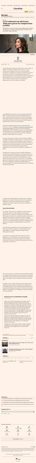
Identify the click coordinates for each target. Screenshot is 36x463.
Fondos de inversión (11, 17)
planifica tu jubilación (7, 431)
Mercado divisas (6, 17)
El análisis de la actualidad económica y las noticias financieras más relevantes (15, 335)
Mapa (13, 455)
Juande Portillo (11, 351)
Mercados (4, 15)
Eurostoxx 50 (23, 5)
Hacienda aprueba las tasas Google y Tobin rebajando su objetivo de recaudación (21, 350)
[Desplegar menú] (2, 8)
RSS (15, 455)
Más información (5, 362)
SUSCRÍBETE (26, 11)
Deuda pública (22, 17)
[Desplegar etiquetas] (32, 357)
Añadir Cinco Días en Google (30, 64)
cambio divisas (18, 431)
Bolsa (2, 17)
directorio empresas (29, 431)
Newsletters (17, 455)
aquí (22, 362)
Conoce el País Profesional (18, 439)
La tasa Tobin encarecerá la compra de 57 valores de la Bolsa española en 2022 (21, 343)
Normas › (32, 337)
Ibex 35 (2, 5)
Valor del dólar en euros (32, 5)
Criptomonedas (27, 17)
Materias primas (17, 17)
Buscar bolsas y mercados (5, 409)
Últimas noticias (32, 17)
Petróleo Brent (15, 5)
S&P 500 (8, 5)
